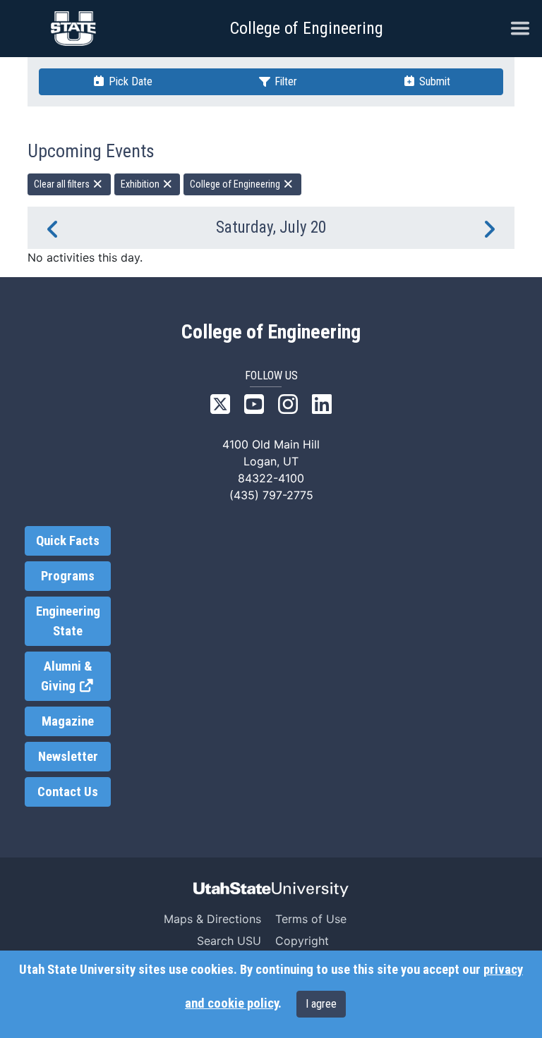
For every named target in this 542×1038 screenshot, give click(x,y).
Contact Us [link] (67, 792)
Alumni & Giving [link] (76, 677)
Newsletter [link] (68, 756)
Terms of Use (311, 919)
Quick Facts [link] (68, 541)
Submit (433, 81)
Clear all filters (63, 184)
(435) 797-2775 (271, 495)
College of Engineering (306, 28)
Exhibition (141, 184)
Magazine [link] (68, 721)
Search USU (229, 941)
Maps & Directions (212, 919)
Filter (284, 81)
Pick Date (129, 81)
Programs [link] (68, 576)
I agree (321, 1003)
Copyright (302, 941)
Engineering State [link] (68, 621)
